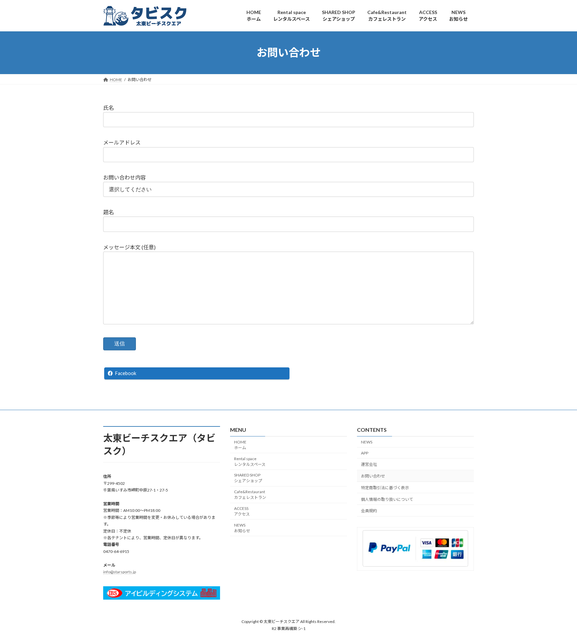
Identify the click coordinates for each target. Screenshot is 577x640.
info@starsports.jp (119, 571)
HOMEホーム (240, 444)
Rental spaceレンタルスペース (249, 461)
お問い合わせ (373, 475)
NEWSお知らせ (242, 528)
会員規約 (369, 511)
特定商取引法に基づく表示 (385, 487)
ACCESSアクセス (242, 511)
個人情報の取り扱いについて (387, 499)
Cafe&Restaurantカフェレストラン (250, 494)
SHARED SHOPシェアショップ (248, 478)
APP (364, 452)
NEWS (366, 441)
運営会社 (369, 464)
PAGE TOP (557, 614)
